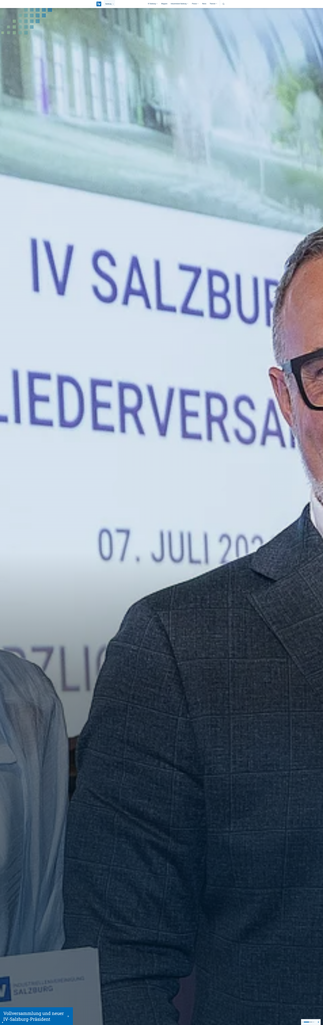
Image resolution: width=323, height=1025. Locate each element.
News (204, 4)
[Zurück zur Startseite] (99, 4)
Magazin (164, 4)
